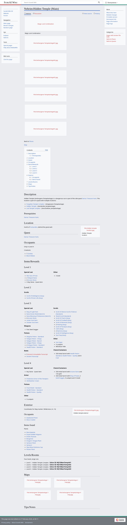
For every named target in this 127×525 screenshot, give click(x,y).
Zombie (30, 254)
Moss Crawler (30, 420)
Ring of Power (74, 376)
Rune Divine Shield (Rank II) (35, 314)
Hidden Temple (31, 206)
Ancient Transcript (32, 356)
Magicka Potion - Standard (35, 336)
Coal (57, 358)
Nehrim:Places (111, 39)
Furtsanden (33, 227)
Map (25, 145)
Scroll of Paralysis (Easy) (63, 327)
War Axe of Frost (31, 276)
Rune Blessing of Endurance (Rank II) (38, 316)
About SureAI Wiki (18, 522)
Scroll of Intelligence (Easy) (35, 296)
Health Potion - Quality (69, 356)
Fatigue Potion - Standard (36, 345)
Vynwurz (29, 445)
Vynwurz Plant (31, 443)
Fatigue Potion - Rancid (34, 341)
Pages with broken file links (113, 36)
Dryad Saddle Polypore (33, 434)
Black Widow (30, 256)
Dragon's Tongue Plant (33, 441)
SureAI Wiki (10, 2)
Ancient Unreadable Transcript (38, 354)
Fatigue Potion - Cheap (33, 339)
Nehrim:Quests (111, 41)
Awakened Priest (31, 418)
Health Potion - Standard (34, 347)
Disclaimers (29, 522)
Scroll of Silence (61, 312)
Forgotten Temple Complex (35, 204)
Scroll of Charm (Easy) (63, 318)
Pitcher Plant (30, 449)
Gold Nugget (60, 378)
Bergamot (29, 439)
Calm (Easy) (60, 329)
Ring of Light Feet (32, 312)
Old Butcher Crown (32, 381)
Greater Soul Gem (32, 322)
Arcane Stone (32, 280)
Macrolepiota (30, 432)
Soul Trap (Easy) (61, 335)
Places (31, 141)
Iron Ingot (59, 342)
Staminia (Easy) (62, 331)
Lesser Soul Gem (31, 320)
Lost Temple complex (33, 208)
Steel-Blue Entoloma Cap (34, 447)
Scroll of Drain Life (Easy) (34, 298)
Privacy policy (5, 522)
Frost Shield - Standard (33, 388)
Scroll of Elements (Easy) (64, 322)
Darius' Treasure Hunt (89, 198)
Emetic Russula (31, 436)
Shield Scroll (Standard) (63, 316)
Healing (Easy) (61, 324)
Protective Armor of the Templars (37, 379)
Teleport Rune (32, 278)
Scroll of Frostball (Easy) (63, 320)
